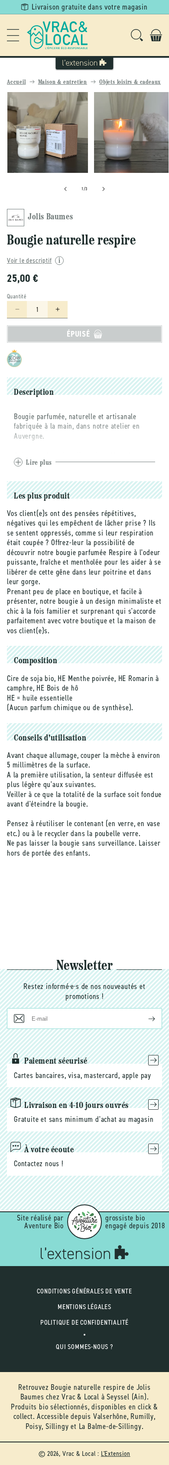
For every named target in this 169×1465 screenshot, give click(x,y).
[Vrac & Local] (57, 35)
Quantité (16, 296)
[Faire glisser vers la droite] (103, 188)
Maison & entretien (62, 82)
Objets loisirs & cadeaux (130, 82)
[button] (13, 35)
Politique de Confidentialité (84, 1322)
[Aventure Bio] (84, 1221)
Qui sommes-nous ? (84, 1346)
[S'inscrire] (144, 1018)
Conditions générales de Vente (84, 1291)
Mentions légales (84, 1306)
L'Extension (115, 1453)
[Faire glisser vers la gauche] (65, 188)
